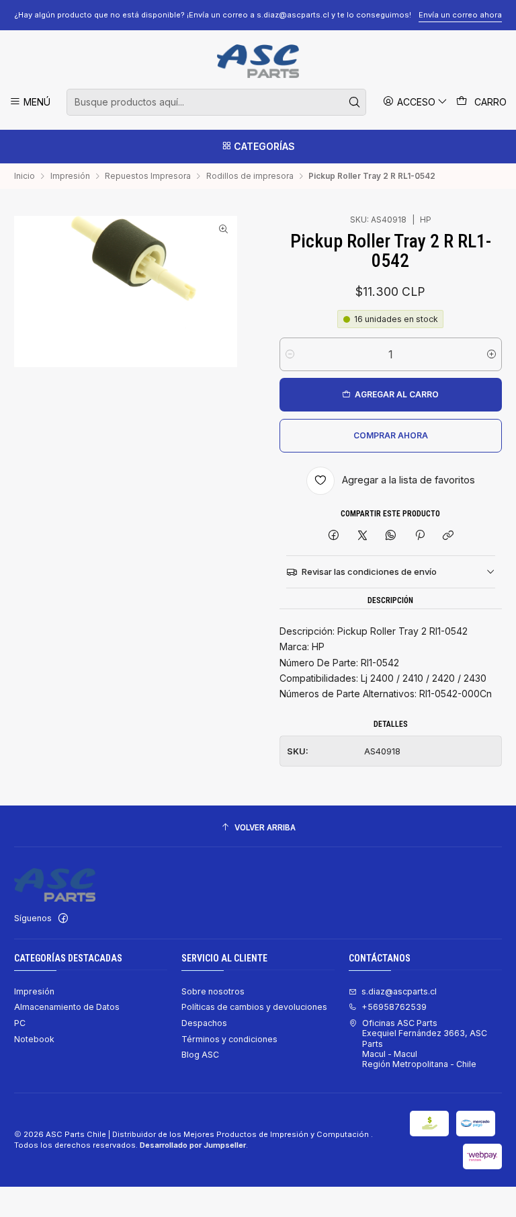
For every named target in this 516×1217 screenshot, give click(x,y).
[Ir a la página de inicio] (257, 61)
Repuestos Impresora (148, 176)
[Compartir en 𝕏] (362, 536)
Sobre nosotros (213, 991)
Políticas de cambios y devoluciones (254, 1007)
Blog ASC (200, 1055)
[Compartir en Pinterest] (420, 536)
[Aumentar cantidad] (491, 354)
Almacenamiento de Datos (67, 1007)
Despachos (204, 1023)
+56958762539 (394, 1007)
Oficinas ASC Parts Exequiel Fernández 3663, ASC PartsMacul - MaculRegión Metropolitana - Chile (424, 1043)
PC (20, 1023)
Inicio (24, 176)
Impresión (70, 176)
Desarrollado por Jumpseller (193, 1145)
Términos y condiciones (229, 1039)
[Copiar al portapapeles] (448, 536)
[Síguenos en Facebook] (63, 918)
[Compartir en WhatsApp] (391, 536)
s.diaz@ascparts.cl (399, 991)
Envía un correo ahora (460, 14)
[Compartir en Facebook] (334, 536)
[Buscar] (354, 102)
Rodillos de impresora (250, 176)
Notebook (34, 1039)
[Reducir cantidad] (290, 354)
